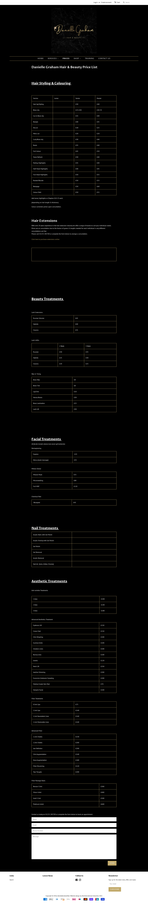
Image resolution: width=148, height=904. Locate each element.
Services (52, 58)
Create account (106, 2)
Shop (77, 58)
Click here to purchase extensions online (45, 239)
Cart (118, 2)
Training (89, 58)
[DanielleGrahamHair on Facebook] (77, 880)
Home (41, 58)
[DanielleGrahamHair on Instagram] (80, 880)
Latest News (48, 876)
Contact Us (104, 58)
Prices (66, 58)
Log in (96, 2)
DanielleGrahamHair (63, 896)
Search (12, 880)
